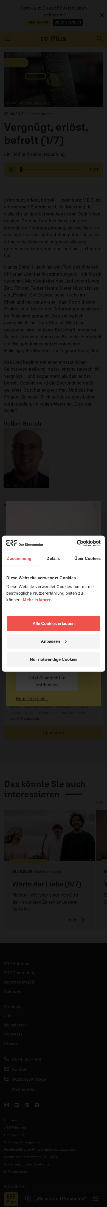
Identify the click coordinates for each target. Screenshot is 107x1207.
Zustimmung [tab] (19, 558)
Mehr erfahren (37, 599)
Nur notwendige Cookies (53, 659)
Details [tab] (53, 558)
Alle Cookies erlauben (54, 623)
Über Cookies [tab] (87, 558)
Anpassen (50, 641)
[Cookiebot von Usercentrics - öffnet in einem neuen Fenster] (77, 543)
